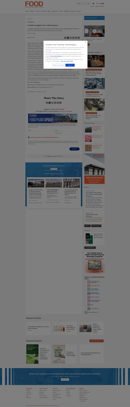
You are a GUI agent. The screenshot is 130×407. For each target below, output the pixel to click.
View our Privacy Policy (67, 61)
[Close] (85, 42)
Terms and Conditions (56, 56)
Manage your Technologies (58, 65)
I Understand (70, 65)
